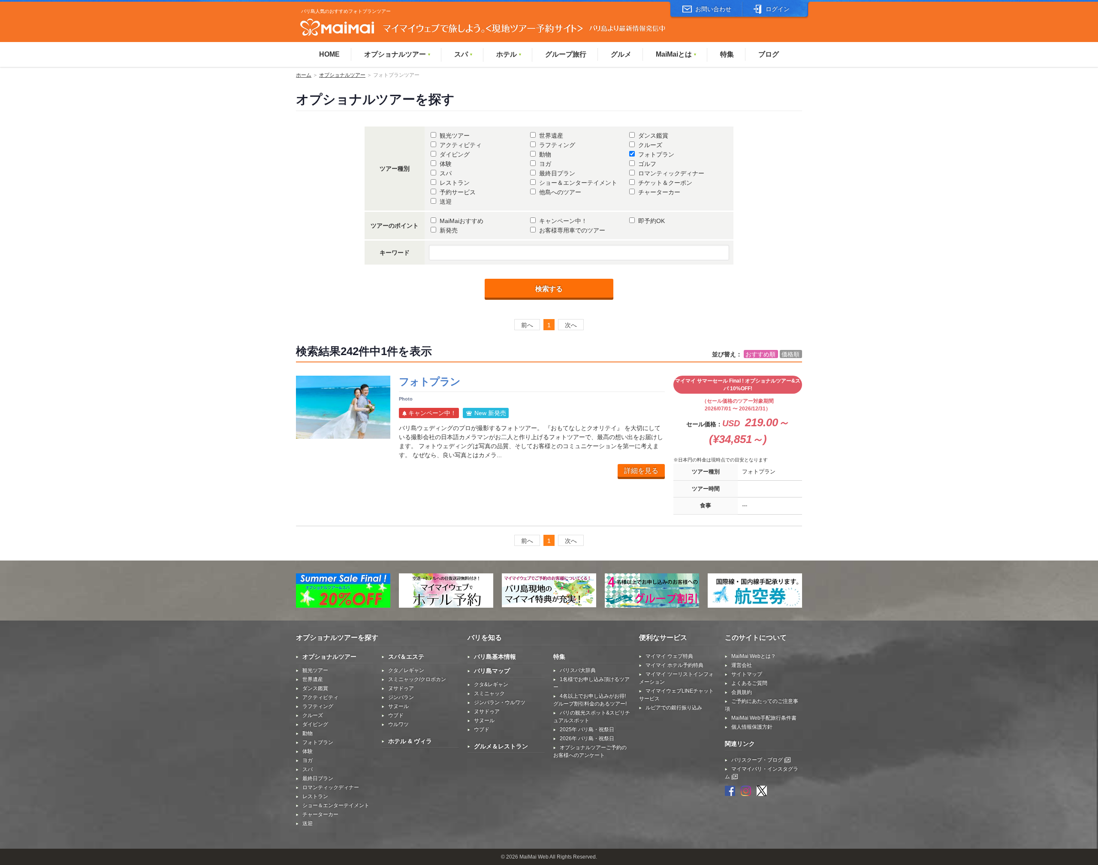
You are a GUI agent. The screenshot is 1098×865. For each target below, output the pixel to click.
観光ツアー (455, 135)
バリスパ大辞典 (578, 670)
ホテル (509, 54)
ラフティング (557, 145)
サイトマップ (746, 674)
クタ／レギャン (406, 670)
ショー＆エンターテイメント (578, 182)
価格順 (790, 354)
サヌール (398, 706)
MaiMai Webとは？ (753, 656)
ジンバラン (401, 697)
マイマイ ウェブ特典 (669, 656)
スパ (463, 54)
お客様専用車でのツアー (572, 230)
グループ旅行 (565, 54)
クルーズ (650, 145)
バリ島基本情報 (495, 656)
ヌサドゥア (401, 688)
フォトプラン (656, 154)
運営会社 (741, 665)
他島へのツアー (560, 192)
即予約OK (651, 220)
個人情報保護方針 (751, 727)
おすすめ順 (760, 354)
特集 (727, 54)
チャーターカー (659, 192)
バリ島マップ (492, 670)
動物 (545, 154)
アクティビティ (461, 145)
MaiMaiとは (676, 54)
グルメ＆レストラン (501, 746)
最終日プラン (557, 173)
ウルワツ (398, 724)
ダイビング (455, 154)
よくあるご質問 (749, 683)
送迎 (446, 201)
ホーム (303, 75)
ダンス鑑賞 (653, 135)
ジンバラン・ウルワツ (499, 702)
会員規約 (741, 692)
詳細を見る (641, 470)
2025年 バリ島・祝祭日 (587, 729)
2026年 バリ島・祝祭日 (587, 738)
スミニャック (489, 693)
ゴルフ (647, 163)
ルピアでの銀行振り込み (674, 708)
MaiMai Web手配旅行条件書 (763, 718)
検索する (549, 288)
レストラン (455, 182)
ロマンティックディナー (671, 173)
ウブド (396, 715)
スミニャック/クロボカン (417, 679)
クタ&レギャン (491, 684)
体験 (446, 163)
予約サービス (458, 192)
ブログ (768, 54)
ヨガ (545, 163)
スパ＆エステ (406, 656)
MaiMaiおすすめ (461, 220)
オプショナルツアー (397, 54)
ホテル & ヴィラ (410, 741)
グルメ (621, 54)
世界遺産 (551, 135)
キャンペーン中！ (563, 220)
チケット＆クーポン (665, 182)
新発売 (449, 230)
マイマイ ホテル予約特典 (674, 665)
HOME (329, 54)
